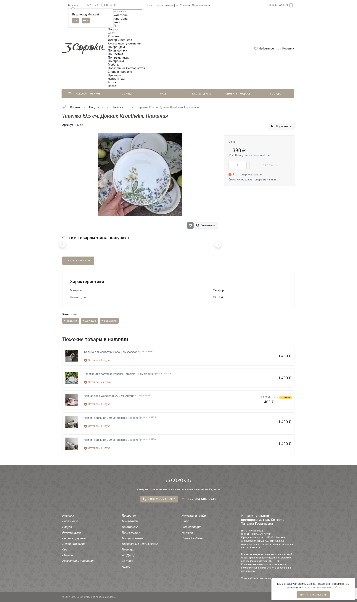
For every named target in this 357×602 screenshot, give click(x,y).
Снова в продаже (238, 93)
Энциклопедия (201, 5)
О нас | (151, 5)
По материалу (131, 532)
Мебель (67, 555)
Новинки (126, 93)
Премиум (128, 549)
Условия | (186, 5)
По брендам (130, 521)
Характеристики (78, 260)
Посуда (275, 93)
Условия (187, 532)
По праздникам (132, 538)
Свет (65, 549)
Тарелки (72, 320)
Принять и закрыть (313, 594)
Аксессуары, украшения (78, 561)
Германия (110, 320)
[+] (244, 165)
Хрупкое (90, 320)
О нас (185, 521)
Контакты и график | (167, 5)
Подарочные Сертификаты (140, 544)
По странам (130, 527)
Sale (163, 93)
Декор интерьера (73, 544)
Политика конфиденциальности (271, 578)
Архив (126, 566)
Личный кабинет (192, 538)
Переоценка (70, 521)
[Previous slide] (62, 245)
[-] (231, 165)
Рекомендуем (201, 93)
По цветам (129, 515)
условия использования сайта (321, 587)
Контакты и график (194, 515)
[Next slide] (218, 245)
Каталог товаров (88, 93)
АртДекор (128, 555)
